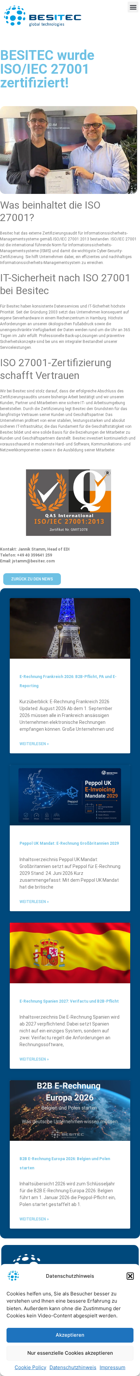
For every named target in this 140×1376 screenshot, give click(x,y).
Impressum (112, 1367)
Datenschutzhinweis (72, 1367)
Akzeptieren (70, 1335)
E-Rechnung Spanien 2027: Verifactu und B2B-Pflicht (69, 1001)
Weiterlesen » (34, 744)
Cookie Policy (30, 1367)
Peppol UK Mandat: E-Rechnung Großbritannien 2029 (69, 843)
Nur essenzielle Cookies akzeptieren (70, 1353)
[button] (130, 1276)
